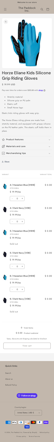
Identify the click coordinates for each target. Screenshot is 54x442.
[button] (5, 9)
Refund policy (44, 432)
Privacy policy (21, 436)
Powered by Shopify (30, 432)
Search (8, 373)
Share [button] (7, 161)
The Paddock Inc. (17, 432)
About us (9, 379)
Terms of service (34, 436)
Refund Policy (11, 385)
